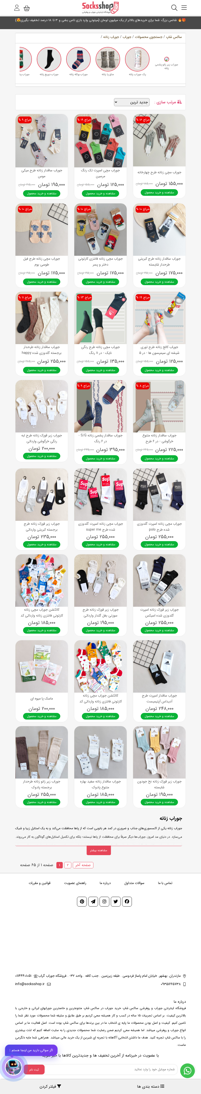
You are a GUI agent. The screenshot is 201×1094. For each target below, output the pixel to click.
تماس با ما (165, 883)
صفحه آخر (83, 865)
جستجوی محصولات (149, 37)
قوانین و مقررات (39, 883)
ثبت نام (34, 1069)
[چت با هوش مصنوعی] (13, 1067)
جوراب (127, 37)
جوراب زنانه (111, 37)
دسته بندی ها (149, 1086)
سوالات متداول (134, 883)
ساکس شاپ (174, 37)
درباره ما (105, 883)
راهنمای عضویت (75, 883)
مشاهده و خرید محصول (159, 192)
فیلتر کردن (48, 1086)
